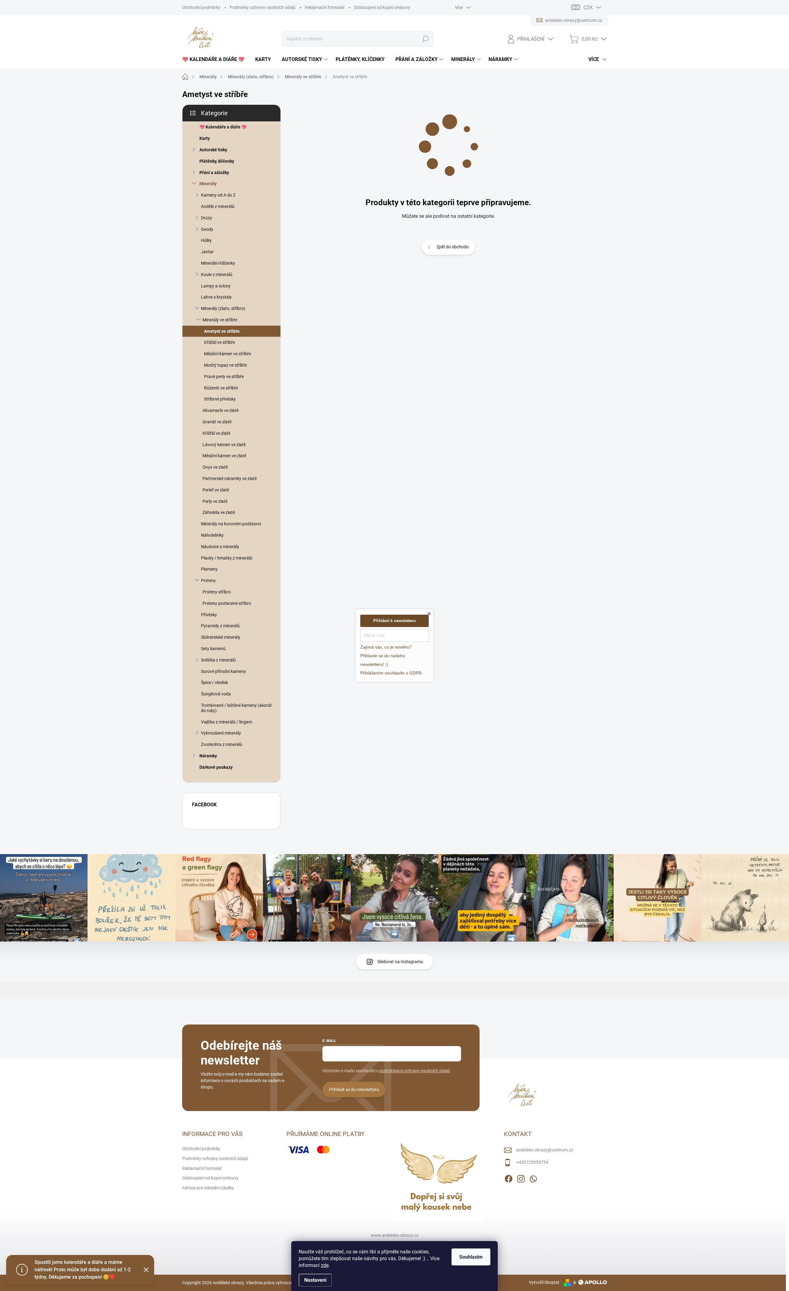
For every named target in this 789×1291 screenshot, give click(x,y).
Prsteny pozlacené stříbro (226, 603)
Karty (204, 138)
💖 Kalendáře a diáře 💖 (223, 126)
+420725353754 (532, 1162)
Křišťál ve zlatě (216, 433)
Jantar (207, 251)
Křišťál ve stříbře (219, 342)
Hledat (425, 38)
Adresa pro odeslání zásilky (208, 1187)
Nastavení (315, 1280)
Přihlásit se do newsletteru (354, 1089)
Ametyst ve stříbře (222, 331)
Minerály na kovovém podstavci (231, 523)
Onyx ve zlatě (215, 467)
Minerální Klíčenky (218, 263)
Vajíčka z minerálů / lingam (226, 721)
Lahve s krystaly (216, 297)
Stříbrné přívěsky (220, 399)
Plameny (209, 569)
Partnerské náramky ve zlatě (229, 478)
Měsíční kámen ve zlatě (224, 455)
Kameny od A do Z (218, 195)
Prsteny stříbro (216, 591)
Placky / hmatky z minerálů (226, 558)
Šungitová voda (216, 693)
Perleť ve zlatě (215, 489)
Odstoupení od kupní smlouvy (382, 7)
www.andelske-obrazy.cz (395, 1235)
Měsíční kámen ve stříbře (227, 353)
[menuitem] (215, 59)
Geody (207, 229)
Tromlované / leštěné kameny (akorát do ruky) (236, 708)
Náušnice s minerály (220, 546)
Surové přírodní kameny (223, 671)
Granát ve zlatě (216, 421)
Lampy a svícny (216, 285)
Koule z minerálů (216, 274)
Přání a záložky (214, 172)
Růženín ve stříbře (221, 387)
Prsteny (208, 580)
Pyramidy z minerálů (220, 625)
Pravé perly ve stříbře (224, 376)
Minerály (208, 183)
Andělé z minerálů (218, 206)
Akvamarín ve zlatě (220, 410)
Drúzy (206, 217)
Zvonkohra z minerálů (221, 744)
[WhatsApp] (533, 1178)
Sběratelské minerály (220, 637)
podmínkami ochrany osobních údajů (414, 1070)
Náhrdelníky (212, 535)
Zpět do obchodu (452, 246)
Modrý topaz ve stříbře (225, 365)
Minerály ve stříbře (219, 319)
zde (325, 1265)
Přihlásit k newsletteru (394, 620)
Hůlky (206, 240)
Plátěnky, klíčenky (216, 161)
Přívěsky (209, 614)
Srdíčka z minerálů (218, 660)
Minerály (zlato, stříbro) (223, 308)
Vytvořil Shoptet (544, 1282)
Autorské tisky (213, 149)
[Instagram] (520, 1178)
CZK (588, 7)
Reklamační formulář (325, 7)
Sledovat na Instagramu (400, 961)
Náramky (208, 755)
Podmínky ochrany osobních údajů (263, 7)
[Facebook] (508, 1178)
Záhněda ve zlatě (218, 512)
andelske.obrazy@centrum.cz (544, 1149)
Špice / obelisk (214, 682)
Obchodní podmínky (201, 7)
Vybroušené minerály (221, 733)
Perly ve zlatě (214, 501)
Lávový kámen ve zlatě (224, 444)
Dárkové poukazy (216, 767)
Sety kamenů (213, 648)
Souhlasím (471, 1257)
